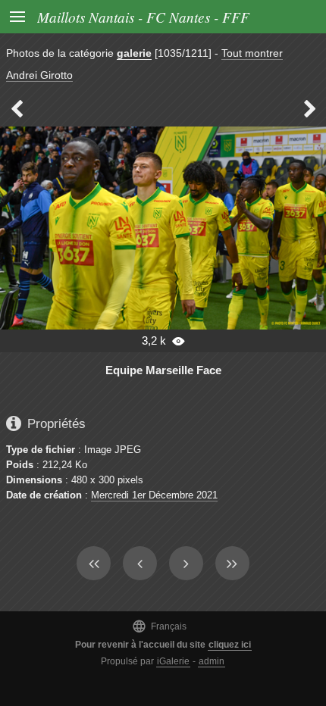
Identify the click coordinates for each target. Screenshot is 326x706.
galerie (134, 53)
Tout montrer (252, 53)
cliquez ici (229, 644)
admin (211, 661)
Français (159, 626)
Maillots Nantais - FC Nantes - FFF (143, 17)
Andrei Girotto (39, 75)
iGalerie (173, 661)
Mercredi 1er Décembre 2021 (154, 495)
